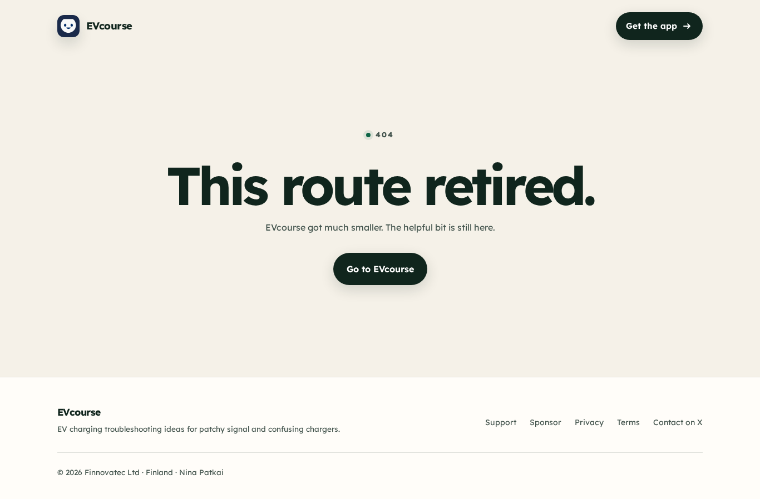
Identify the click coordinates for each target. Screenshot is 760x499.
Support (500, 422)
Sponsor (545, 422)
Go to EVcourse (380, 269)
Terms (628, 422)
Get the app (651, 26)
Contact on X (678, 422)
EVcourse (79, 412)
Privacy (589, 422)
